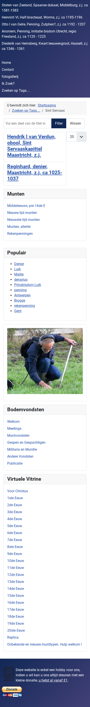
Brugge (19, 300)
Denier (19, 264)
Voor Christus (17, 491)
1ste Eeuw (15, 498)
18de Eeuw (15, 616)
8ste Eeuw (15, 547)
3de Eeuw (14, 512)
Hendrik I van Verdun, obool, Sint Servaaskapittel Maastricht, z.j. (31, 146)
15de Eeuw (15, 596)
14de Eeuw (15, 589)
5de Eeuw (14, 526)
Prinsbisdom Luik (27, 285)
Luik (17, 269)
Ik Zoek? (8, 83)
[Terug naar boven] (82, 699)
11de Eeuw (15, 568)
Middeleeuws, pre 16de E (26, 206)
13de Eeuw (15, 582)
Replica (13, 637)
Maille (19, 274)
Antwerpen (22, 295)
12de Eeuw (15, 575)
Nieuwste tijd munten (23, 220)
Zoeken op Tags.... (16, 90)
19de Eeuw (15, 623)
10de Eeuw (15, 561)
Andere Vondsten (20, 456)
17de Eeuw (15, 609)
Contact (8, 70)
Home (6, 63)
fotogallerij (10, 76)
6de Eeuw (14, 533)
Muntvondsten (18, 435)
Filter (59, 123)
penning (20, 290)
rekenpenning (24, 306)
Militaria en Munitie (22, 449)
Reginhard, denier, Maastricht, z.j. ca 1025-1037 (34, 172)
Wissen (75, 123)
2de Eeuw (14, 505)
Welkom (13, 421)
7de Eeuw (14, 540)
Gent (17, 311)
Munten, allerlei (19, 227)
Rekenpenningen (20, 234)
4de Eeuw (14, 519)
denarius (21, 279)
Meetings (14, 428)
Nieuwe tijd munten (22, 213)
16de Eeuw (15, 602)
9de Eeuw (14, 554)
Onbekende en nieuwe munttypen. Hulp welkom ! (44, 644)
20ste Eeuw (16, 630)
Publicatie (14, 463)
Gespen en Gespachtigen (26, 442)
